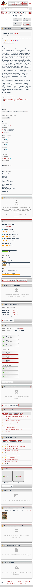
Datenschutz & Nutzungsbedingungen (22, 581)
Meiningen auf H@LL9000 (12, 448)
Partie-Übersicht (8, 382)
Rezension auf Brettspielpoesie (13, 455)
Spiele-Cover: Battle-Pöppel (11, 425)
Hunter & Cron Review (14, 444)
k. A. (3, 162)
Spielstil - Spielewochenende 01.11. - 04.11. (14, 429)
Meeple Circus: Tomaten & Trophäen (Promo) (16, 99)
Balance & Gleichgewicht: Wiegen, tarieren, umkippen (17, 416)
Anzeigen (8, 226)
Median (11, 258)
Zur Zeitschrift (27, 511)
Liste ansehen (26, 24)
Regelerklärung (12, 441)
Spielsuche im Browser (25, 583)
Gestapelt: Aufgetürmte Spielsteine (13, 420)
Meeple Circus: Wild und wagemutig (13, 101)
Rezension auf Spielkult (12, 461)
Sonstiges (20, 441)
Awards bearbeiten (8, 320)
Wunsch (16, 413)
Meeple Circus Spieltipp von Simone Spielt (16, 446)
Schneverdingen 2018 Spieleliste (12, 423)
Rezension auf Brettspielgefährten (14, 453)
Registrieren (14, 4)
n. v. (14, 310)
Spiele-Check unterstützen (13, 583)
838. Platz (15, 316)
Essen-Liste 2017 (8, 418)
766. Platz (15, 314)
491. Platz (15, 309)
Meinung (5, 441)
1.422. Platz (16, 312)
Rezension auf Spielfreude (12, 459)
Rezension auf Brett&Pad (12, 450)
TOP (21, 413)
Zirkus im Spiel (8, 431)
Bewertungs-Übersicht (9, 280)
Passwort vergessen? (22, 4)
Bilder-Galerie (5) (8, 486)
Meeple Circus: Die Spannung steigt (13, 98)
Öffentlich (5, 413)
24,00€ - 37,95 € (6, 158)
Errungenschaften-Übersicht (11, 405)
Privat (10, 413)
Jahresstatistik (22, 280)
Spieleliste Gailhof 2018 (10, 427)
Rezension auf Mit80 (11, 457)
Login (25, 2)
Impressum (9, 581)
